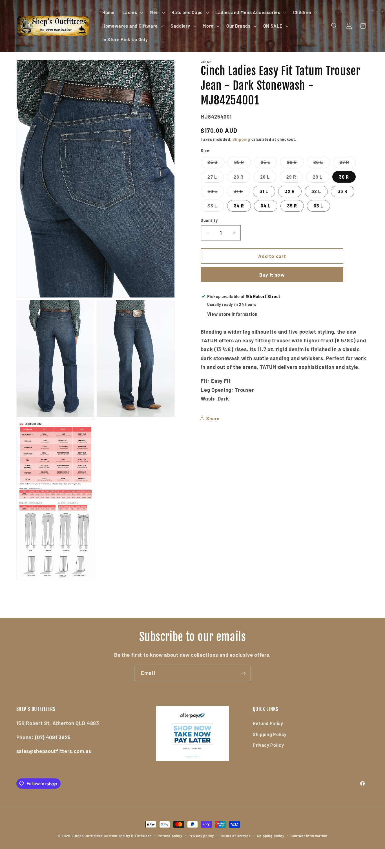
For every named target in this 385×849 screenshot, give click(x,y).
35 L (319, 205)
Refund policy (170, 835)
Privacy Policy (268, 745)
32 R (290, 191)
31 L (264, 191)
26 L (321, 163)
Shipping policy (270, 835)
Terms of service (235, 835)
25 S (215, 163)
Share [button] (212, 418)
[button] (132, 12)
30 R (344, 177)
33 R (343, 191)
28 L (268, 178)
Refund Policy (268, 723)
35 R (292, 205)
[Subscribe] (243, 673)
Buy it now (272, 274)
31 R (242, 192)
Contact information (309, 835)
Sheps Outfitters (87, 835)
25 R (242, 163)
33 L (215, 207)
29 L (321, 178)
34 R (239, 205)
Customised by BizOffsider (127, 835)
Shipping (241, 139)
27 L (215, 178)
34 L (266, 205)
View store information (232, 314)
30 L (215, 192)
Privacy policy (201, 835)
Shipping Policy (270, 734)
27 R (348, 163)
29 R (294, 178)
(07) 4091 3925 (53, 737)
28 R (242, 178)
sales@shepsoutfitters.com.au (54, 751)
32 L (316, 191)
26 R (295, 163)
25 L (269, 163)
